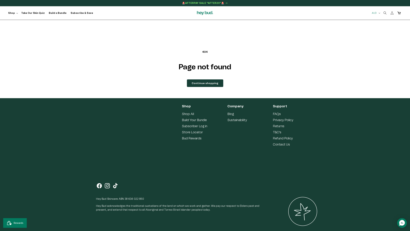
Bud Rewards (192, 138)
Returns (278, 126)
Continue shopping (205, 83)
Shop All (188, 114)
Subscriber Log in (194, 126)
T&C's (277, 132)
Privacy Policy (283, 120)
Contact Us (281, 144)
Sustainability (237, 120)
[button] (12, 13)
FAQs (277, 114)
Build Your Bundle (194, 120)
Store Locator (192, 132)
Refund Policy (283, 138)
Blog (230, 114)
